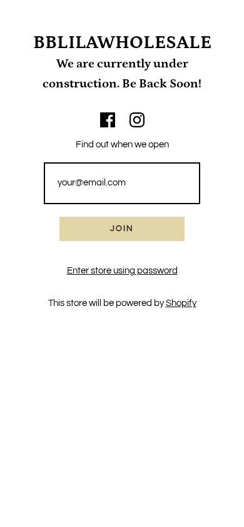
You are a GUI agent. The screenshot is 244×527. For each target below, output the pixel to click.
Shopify (181, 303)
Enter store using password (122, 270)
